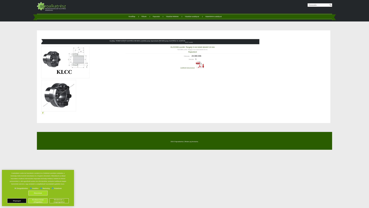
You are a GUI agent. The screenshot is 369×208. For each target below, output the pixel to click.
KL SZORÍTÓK (181, 41)
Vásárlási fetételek (172, 16)
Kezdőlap (132, 16)
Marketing (46, 188)
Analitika (35, 188)
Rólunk (144, 16)
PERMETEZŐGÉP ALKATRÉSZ (125, 41)
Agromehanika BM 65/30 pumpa (160, 41)
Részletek (38, 193)
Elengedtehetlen (22, 188)
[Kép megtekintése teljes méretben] (80, 95)
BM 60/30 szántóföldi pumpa (142, 41)
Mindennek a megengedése (59, 201)
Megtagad (17, 201)
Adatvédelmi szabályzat (213, 16)
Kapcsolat (156, 16)
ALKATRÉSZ (172, 41)
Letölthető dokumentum (187, 68)
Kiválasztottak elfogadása (38, 201)
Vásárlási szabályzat (192, 16)
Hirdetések (58, 188)
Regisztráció (192, 52)
